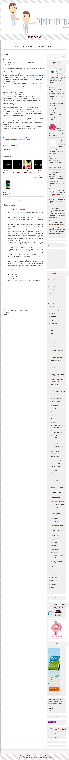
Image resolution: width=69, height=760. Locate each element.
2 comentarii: (21, 59)
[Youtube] (37, 37)
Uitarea (52, 412)
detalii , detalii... (55, 384)
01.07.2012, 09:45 (16, 274)
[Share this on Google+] (11, 149)
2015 (51, 296)
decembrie (54, 310)
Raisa (9, 274)
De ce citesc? (59, 70)
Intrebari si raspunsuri (56, 353)
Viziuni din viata (33, 756)
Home (11, 46)
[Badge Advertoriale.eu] (56, 716)
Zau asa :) (51, 87)
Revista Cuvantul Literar (24, 46)
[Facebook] (29, 37)
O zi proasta (54, 418)
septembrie (54, 320)
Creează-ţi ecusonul (52, 737)
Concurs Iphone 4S (56, 398)
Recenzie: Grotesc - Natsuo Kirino (27, 172)
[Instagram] (35, 37)
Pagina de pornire (23, 200)
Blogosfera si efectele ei (57, 347)
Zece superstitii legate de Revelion (7, 172)
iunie (52, 330)
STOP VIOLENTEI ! (56, 463)
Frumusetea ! (54, 518)
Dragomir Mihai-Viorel (52, 733)
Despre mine (40, 46)
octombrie (54, 316)
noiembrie (54, 313)
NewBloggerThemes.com (45, 757)
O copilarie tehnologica (55, 158)
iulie (52, 327)
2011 (51, 591)
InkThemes (25, 757)
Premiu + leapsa (60, 124)
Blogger (59, 597)
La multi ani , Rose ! (56, 360)
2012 (51, 307)
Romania (53, 340)
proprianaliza (11, 209)
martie (53, 580)
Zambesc (53, 367)
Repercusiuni (54, 470)
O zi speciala (54, 549)
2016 (51, 293)
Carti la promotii (60, 190)
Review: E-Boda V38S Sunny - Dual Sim (7, 192)
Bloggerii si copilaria (56, 535)
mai (52, 574)
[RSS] (40, 37)
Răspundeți (11, 269)
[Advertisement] (23, 331)
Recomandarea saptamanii (58, 391)
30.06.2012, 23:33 (20, 209)
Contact (50, 46)
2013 (51, 303)
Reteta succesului (55, 477)
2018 (51, 286)
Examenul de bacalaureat (57, 501)
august (53, 323)
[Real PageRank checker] (52, 722)
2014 (51, 300)
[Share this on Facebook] (7, 149)
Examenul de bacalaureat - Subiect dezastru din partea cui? (56, 224)
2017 (51, 289)
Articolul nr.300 (54, 405)
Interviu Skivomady (54, 208)
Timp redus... (54, 542)
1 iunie (52, 566)
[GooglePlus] (32, 37)
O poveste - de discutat (57, 484)
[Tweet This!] (9, 149)
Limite (5, 54)
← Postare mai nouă (8, 200)
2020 (51, 279)
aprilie (53, 577)
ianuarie (53, 587)
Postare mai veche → (37, 200)
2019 (51, 283)
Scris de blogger (60, 140)
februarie (53, 584)
